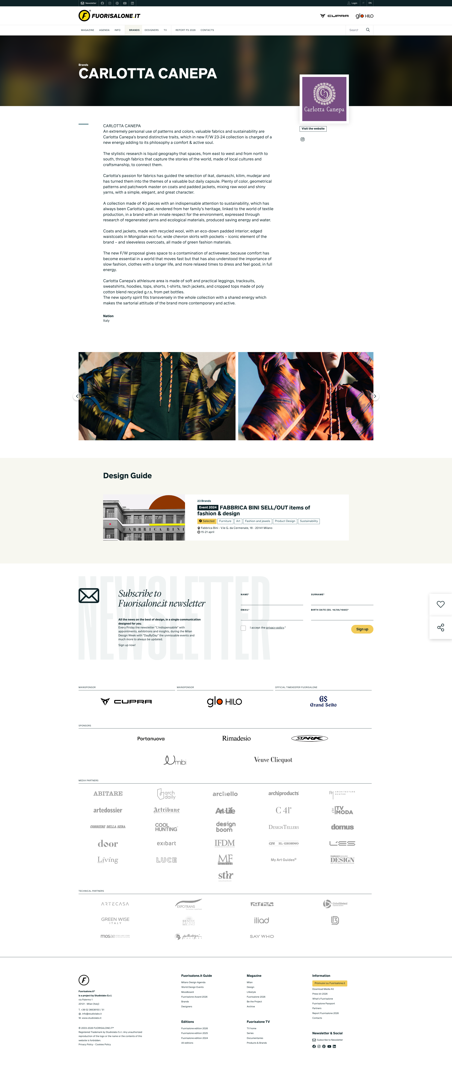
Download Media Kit (323, 989)
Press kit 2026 (320, 994)
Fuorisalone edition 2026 (194, 1028)
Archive (251, 1007)
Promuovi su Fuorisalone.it (330, 983)
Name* (245, 595)
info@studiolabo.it (92, 1014)
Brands (134, 30)
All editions (187, 1043)
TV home (251, 1028)
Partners (317, 1008)
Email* (245, 610)
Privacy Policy (86, 1044)
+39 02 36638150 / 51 (92, 1010)
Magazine (87, 30)
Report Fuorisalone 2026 (325, 1013)
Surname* (318, 595)
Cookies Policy (103, 1044)
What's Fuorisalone (322, 999)
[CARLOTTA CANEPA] (157, 396)
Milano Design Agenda (193, 982)
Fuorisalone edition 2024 (194, 1038)
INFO (118, 30)
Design (250, 987)
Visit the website (313, 128)
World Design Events (192, 987)
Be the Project (254, 1002)
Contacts (207, 30)
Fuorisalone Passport (323, 1004)
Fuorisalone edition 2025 (194, 1033)
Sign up (362, 629)
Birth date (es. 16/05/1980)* (330, 610)
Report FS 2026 (186, 30)
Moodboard (187, 992)
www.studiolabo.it (91, 1018)
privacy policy (275, 627)
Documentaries (255, 1038)
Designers (152, 30)
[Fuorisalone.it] (109, 15)
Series (250, 1033)
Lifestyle (251, 992)
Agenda (104, 30)
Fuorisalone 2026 (256, 997)
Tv (165, 30)
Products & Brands (257, 1043)
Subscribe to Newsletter (329, 1040)
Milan (250, 982)
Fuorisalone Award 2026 (194, 997)
